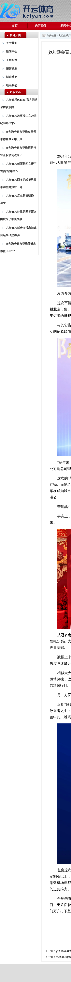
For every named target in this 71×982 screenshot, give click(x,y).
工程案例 (11, 59)
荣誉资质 (11, 68)
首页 (15, 25)
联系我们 (11, 85)
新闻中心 (11, 51)
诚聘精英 (11, 76)
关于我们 (40, 25)
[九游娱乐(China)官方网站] (27, 10)
